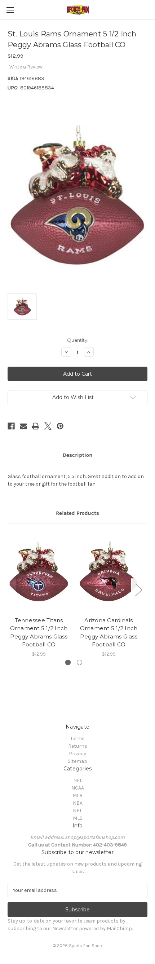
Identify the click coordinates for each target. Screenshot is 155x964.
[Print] (35, 426)
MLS (78, 818)
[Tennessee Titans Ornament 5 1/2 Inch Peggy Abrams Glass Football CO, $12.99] (39, 571)
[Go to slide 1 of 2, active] (68, 662)
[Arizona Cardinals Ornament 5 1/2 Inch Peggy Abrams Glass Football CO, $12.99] (109, 571)
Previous (9, 590)
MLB (77, 795)
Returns (77, 746)
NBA (78, 803)
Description (77, 455)
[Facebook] (11, 426)
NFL (77, 780)
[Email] (23, 426)
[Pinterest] (60, 426)
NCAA (77, 788)
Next (138, 590)
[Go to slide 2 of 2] (79, 662)
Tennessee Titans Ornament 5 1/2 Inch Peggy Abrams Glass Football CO (39, 632)
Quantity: (77, 340)
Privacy (77, 754)
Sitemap (77, 761)
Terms (77, 738)
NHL (77, 811)
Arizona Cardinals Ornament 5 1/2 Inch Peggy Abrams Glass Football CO (109, 632)
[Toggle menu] (10, 10)
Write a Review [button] (26, 67)
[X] (48, 426)
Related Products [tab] (77, 513)
